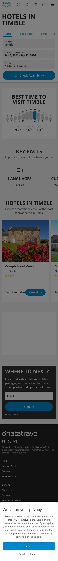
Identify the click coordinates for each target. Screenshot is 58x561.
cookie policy (35, 536)
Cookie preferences (29, 554)
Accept (29, 546)
